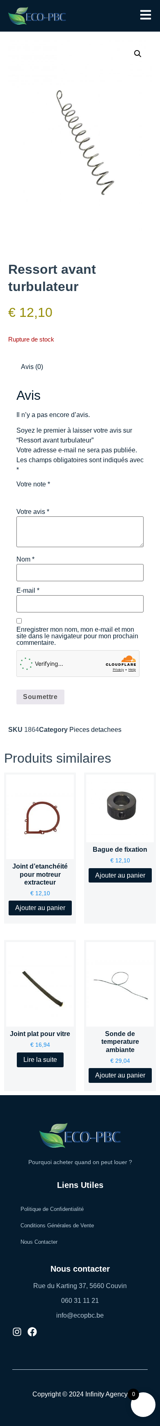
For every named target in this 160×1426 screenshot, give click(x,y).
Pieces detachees (95, 729)
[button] (145, 15)
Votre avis (32, 512)
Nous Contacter (39, 1242)
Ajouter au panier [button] (40, 907)
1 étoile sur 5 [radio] (21, 494)
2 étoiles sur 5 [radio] (33, 494)
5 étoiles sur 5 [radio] (67, 494)
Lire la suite (40, 1059)
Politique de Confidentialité (52, 1209)
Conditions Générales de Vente (57, 1225)
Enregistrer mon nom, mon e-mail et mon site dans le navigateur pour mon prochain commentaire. (77, 636)
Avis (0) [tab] (32, 366)
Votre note (33, 484)
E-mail (27, 590)
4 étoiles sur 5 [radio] (56, 494)
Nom (25, 559)
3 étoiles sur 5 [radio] (44, 494)
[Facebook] (32, 1332)
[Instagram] (17, 1332)
